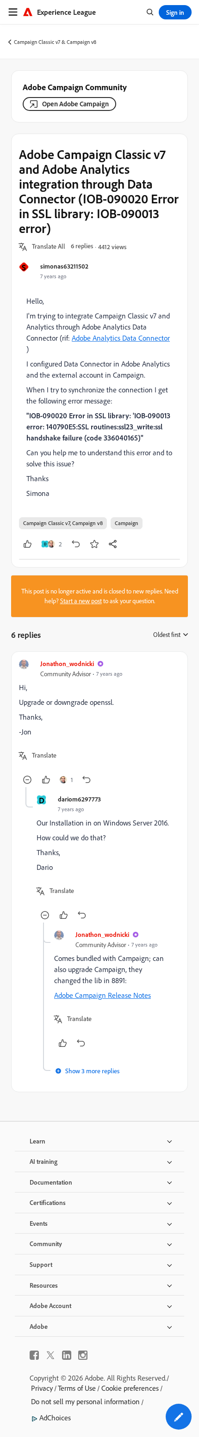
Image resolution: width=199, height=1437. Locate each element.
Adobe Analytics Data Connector (121, 337)
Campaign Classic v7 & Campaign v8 (55, 41)
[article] (99, 723)
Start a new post (81, 601)
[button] (48, 246)
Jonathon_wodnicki (67, 663)
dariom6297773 (79, 799)
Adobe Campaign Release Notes (102, 995)
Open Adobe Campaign (75, 103)
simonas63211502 (64, 266)
